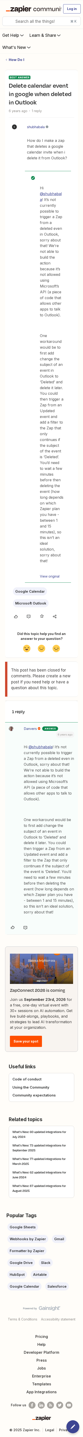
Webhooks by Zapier (28, 1239)
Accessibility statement (58, 1319)
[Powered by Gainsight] (41, 1309)
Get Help (10, 35)
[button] (72, 8)
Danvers (30, 728)
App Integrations (41, 1392)
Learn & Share (42, 35)
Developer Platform (41, 1352)
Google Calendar (30, 591)
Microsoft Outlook (30, 603)
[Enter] (7, 21)
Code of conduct (27, 1079)
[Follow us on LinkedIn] (41, 1405)
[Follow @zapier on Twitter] (59, 1405)
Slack (45, 1262)
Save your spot (26, 1041)
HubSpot (17, 1274)
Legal (49, 1430)
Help (41, 1344)
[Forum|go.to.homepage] (31, 9)
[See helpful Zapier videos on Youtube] (68, 1405)
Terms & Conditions (22, 1319)
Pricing (41, 1336)
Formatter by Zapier (27, 1251)
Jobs (41, 1368)
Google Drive (21, 1262)
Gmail (59, 1239)
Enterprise (41, 1376)
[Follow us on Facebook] (32, 1405)
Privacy (65, 1430)
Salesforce (57, 1286)
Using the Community (30, 1087)
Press (41, 1360)
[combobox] (41, 21)
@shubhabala (41, 747)
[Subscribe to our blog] (50, 1405)
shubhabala (36, 127)
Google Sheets (23, 1227)
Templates (41, 1384)
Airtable (40, 1274)
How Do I (16, 59)
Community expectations (34, 1095)
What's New (14, 47)
